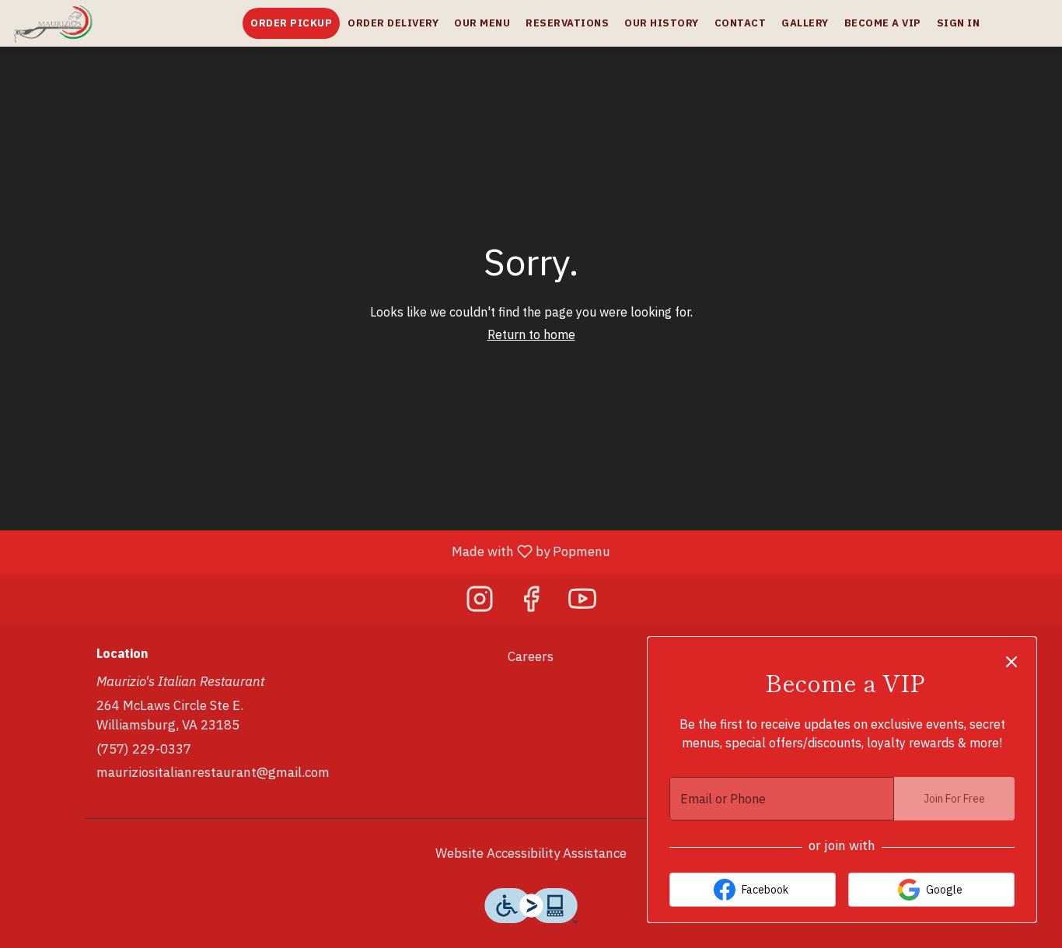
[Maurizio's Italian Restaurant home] (82, 23)
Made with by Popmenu (311, 551)
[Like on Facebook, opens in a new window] (531, 603)
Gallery (805, 23)
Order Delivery (393, 23)
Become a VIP (882, 23)
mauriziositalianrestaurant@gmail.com (213, 772)
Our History (661, 23)
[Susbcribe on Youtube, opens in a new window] (582, 603)
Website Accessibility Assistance (531, 853)
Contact (740, 23)
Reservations (567, 23)
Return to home (531, 334)
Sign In (958, 23)
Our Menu (482, 23)
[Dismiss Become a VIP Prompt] (1011, 661)
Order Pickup (291, 23)
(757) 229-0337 (143, 748)
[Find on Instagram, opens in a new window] (480, 603)
